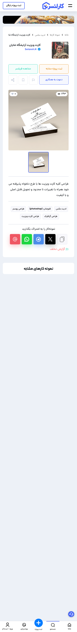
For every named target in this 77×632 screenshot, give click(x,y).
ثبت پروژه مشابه (54, 69)
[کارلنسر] (53, 5)
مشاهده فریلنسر (23, 69)
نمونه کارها (55, 35)
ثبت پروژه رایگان (13, 5)
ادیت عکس (40, 35)
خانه (67, 35)
